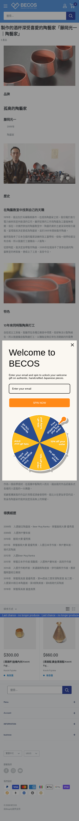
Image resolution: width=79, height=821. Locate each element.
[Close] (72, 344)
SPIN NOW (39, 402)
